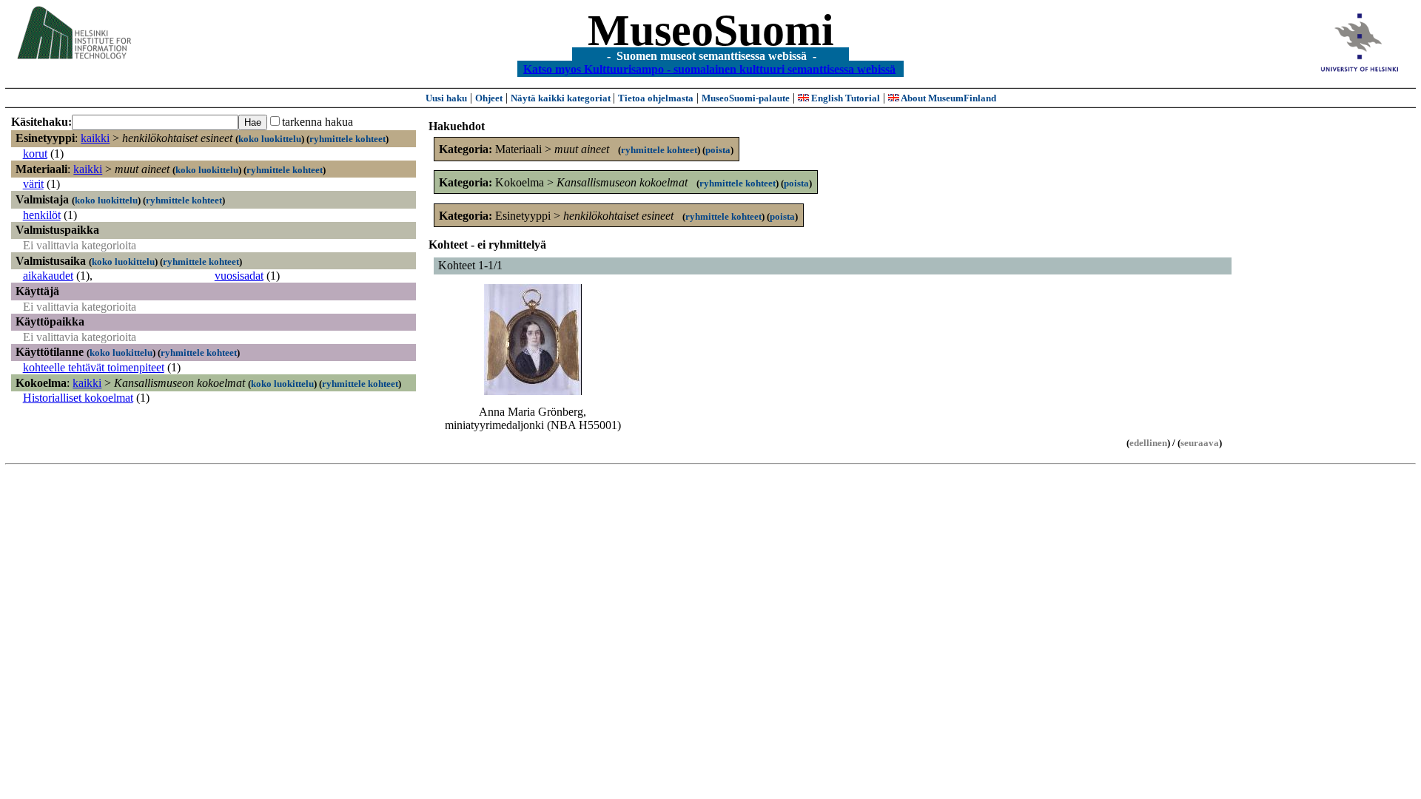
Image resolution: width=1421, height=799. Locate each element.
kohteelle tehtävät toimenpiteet (93, 367)
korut (35, 153)
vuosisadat (239, 275)
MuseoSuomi (711, 30)
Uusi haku (446, 98)
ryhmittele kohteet (347, 138)
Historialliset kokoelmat (78, 397)
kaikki (95, 138)
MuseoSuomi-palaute (746, 98)
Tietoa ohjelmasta (655, 98)
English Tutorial (844, 98)
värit (33, 184)
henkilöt (42, 215)
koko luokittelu (269, 138)
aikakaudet (48, 275)
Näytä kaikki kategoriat (562, 98)
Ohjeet (489, 98)
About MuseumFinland (947, 98)
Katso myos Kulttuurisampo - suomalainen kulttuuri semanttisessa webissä (709, 68)
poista (717, 149)
